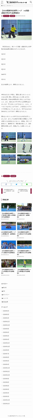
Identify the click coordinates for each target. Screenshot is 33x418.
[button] (6, 184)
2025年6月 (6, 332)
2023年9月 (6, 378)
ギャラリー (6, 15)
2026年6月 (6, 311)
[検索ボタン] (31, 2)
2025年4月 (6, 339)
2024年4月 (6, 364)
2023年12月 (6, 368)
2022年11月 (6, 403)
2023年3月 (6, 396)
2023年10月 (6, 375)
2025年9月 (6, 328)
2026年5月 (6, 314)
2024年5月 (6, 361)
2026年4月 (6, 318)
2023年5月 (6, 389)
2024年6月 (6, 357)
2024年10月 (6, 346)
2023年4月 (6, 393)
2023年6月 (6, 385)
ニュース (5, 298)
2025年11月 (6, 321)
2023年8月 (6, 382)
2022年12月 (6, 400)
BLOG (5, 287)
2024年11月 (6, 343)
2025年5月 (6, 336)
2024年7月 (6, 353)
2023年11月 (6, 371)
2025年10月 (6, 325)
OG (4, 291)
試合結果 (12, 15)
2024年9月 (6, 350)
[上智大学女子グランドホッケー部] (16, 2)
